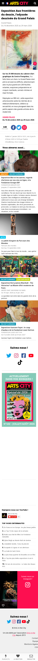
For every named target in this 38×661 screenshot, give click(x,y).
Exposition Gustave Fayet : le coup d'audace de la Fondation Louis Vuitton (17, 328)
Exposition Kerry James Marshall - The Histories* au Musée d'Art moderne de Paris (17, 285)
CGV (36, 647)
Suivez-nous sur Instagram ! (27, 577)
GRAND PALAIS (9, 117)
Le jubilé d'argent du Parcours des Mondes (15, 242)
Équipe (35, 641)
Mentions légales (31, 644)
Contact (35, 638)
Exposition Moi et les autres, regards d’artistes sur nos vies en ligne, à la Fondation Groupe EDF (16, 180)
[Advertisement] (19, 453)
